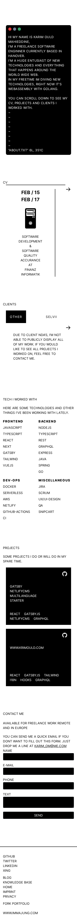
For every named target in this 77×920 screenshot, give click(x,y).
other (16, 317)
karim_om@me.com (50, 746)
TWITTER (10, 861)
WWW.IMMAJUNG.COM (20, 913)
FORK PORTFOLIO (16, 903)
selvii (51, 317)
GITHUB (9, 856)
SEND (38, 815)
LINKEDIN (10, 866)
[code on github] (64, 573)
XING (6, 870)
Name (7, 751)
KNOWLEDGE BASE (17, 882)
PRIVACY (9, 896)
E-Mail (8, 765)
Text (7, 794)
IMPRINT (9, 892)
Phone (8, 780)
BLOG (7, 878)
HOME (7, 887)
